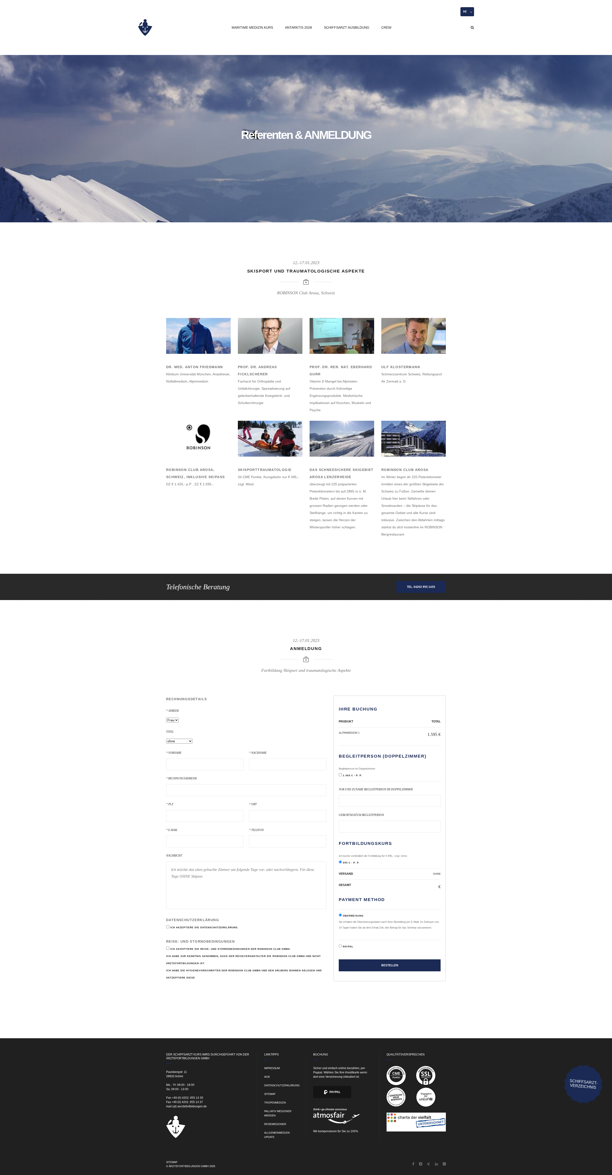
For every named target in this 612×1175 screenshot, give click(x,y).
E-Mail (172, 827)
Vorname (173, 749)
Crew (386, 27)
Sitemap (269, 1094)
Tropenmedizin (275, 1102)
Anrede (172, 707)
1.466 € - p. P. (352, 775)
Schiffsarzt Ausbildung (346, 27)
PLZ (169, 801)
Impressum (272, 1068)
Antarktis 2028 (298, 27)
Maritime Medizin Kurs (252, 27)
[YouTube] (444, 1164)
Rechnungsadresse (181, 775)
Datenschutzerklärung (282, 1085)
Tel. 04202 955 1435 (421, 587)
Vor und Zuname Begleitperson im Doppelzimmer (376, 789)
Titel (170, 731)
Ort (253, 801)
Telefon (256, 827)
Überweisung (353, 916)
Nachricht (174, 855)
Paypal (348, 946)
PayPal (334, 1092)
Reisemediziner (275, 1124)
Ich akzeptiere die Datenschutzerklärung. (204, 927)
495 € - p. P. (351, 862)
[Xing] (428, 1164)
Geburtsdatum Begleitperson (361, 815)
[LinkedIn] (436, 1164)
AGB (267, 1076)
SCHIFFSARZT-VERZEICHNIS (583, 1084)
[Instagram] (420, 1164)
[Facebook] (413, 1164)
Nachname (258, 749)
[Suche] (472, 27)
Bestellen (389, 965)
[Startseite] (145, 27)
